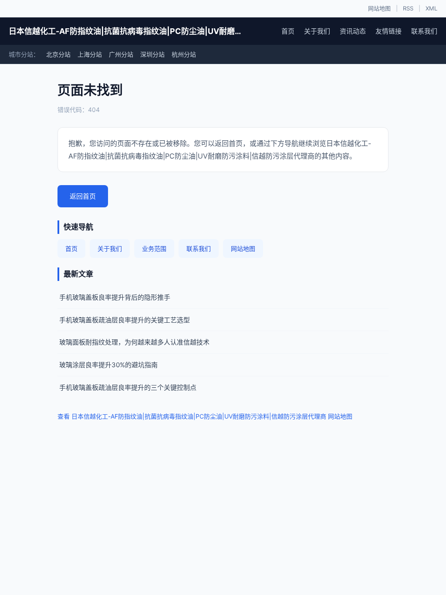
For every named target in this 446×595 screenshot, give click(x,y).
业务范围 (154, 248)
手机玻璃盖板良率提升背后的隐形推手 (114, 297)
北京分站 (58, 54)
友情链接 (388, 31)
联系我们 (424, 31)
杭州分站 (184, 54)
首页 (287, 31)
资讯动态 (353, 31)
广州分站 (121, 54)
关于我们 (317, 31)
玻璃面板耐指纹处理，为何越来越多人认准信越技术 (134, 342)
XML (431, 8)
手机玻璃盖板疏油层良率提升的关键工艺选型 (124, 320)
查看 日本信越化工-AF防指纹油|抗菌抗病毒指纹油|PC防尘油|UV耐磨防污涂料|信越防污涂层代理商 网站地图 (204, 416)
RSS (408, 8)
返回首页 (83, 196)
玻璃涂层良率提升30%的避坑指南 (108, 365)
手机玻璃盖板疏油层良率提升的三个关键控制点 (127, 387)
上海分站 (90, 54)
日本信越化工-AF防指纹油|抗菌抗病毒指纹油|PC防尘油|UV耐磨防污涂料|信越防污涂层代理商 (126, 31)
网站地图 (379, 8)
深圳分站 (152, 54)
